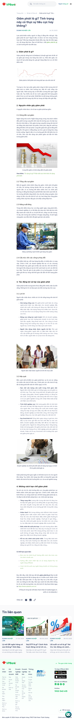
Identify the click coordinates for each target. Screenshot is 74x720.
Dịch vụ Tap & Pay (4, 704)
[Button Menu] (71, 4)
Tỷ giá (30, 679)
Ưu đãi (30, 677)
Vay (3, 696)
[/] (9, 4)
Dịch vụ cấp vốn (17, 696)
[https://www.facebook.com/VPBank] (58, 684)
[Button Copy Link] (34, 599)
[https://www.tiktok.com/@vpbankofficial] (61, 684)
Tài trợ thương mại (17, 708)
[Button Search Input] (31, 4)
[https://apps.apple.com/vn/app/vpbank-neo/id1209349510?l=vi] (61, 677)
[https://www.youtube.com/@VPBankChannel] (64, 684)
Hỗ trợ (30, 692)
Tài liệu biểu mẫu (30, 684)
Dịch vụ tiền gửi (17, 702)
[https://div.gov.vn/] (41, 673)
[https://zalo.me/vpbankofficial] (55, 684)
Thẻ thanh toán (4, 683)
